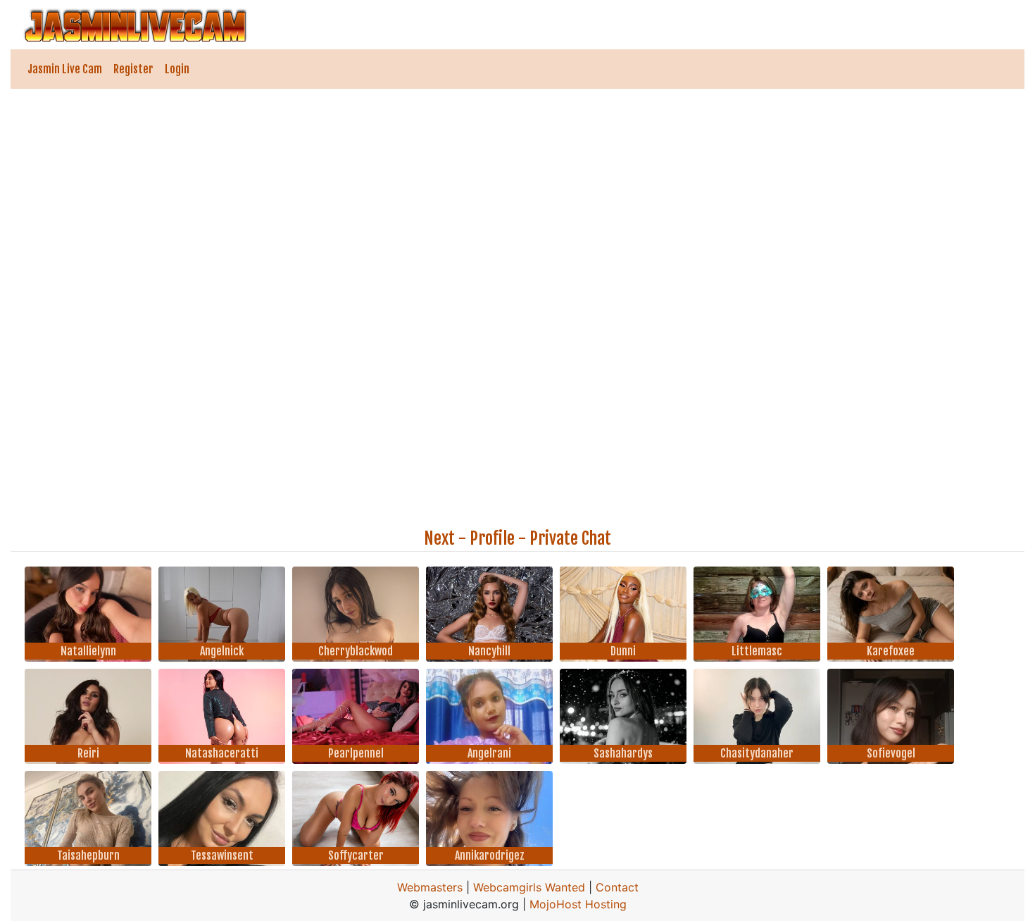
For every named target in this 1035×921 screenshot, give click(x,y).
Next (439, 538)
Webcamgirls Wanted (529, 887)
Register (133, 69)
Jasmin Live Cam (64, 69)
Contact (617, 887)
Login (177, 69)
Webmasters (430, 887)
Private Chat (570, 538)
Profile (492, 538)
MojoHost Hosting (578, 904)
